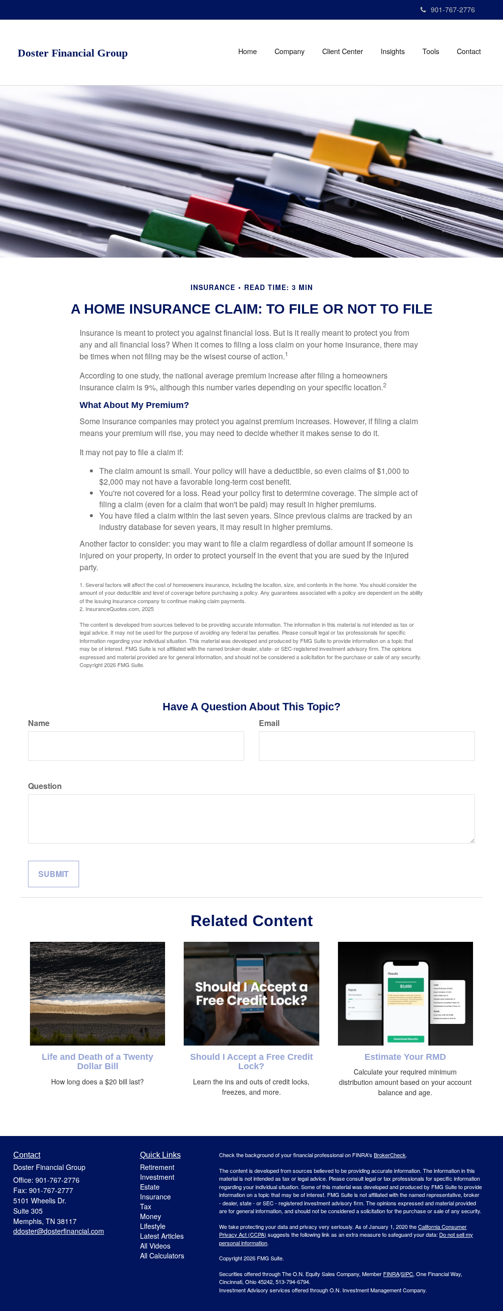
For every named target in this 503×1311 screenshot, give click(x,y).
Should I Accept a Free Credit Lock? (251, 1062)
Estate (150, 1187)
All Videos (155, 1246)
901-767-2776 (453, 9)
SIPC (407, 1274)
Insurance (155, 1196)
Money (150, 1216)
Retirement (157, 1167)
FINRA (391, 1274)
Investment (157, 1177)
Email (269, 723)
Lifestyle (153, 1226)
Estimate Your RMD (405, 1057)
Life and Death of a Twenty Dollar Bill (97, 1062)
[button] (289, 51)
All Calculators (162, 1255)
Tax (145, 1206)
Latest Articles (162, 1236)
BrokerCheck (390, 1155)
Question (45, 786)
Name (39, 723)
